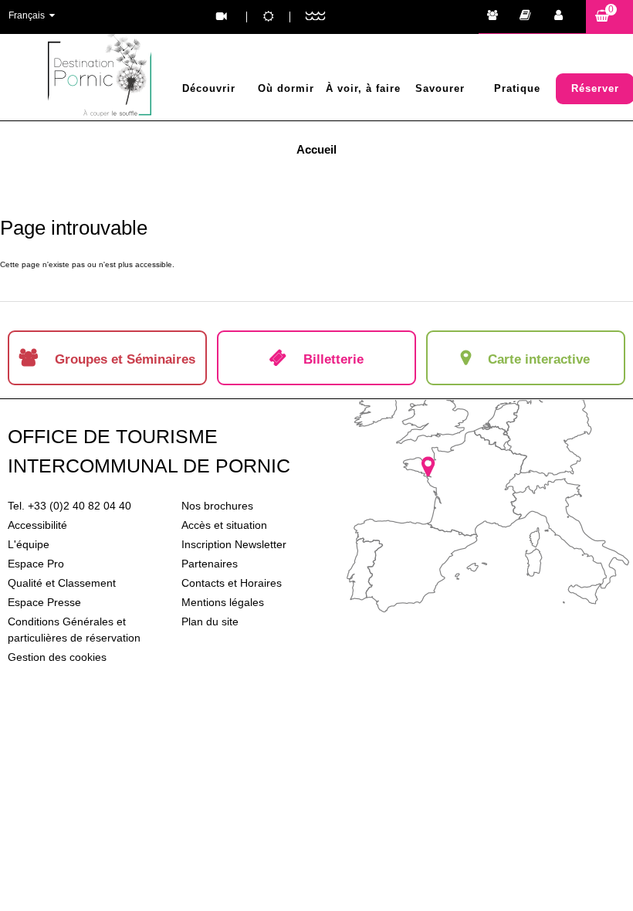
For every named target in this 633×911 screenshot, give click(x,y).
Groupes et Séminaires (496, 17)
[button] (609, 16)
